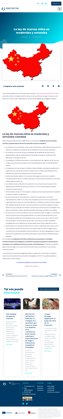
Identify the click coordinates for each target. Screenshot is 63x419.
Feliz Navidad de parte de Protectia (11, 316)
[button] (59, 9)
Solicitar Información (31, 266)
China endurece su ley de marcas (47, 93)
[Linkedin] (42, 4)
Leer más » (9, 344)
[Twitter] (46, 4)
